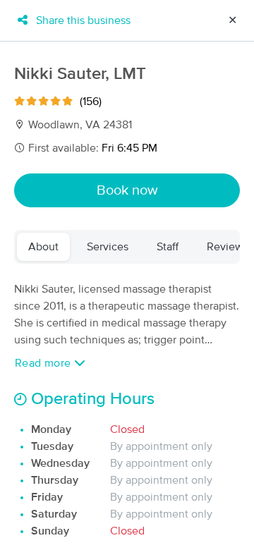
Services (107, 246)
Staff (168, 246)
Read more (44, 363)
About (43, 246)
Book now (127, 190)
